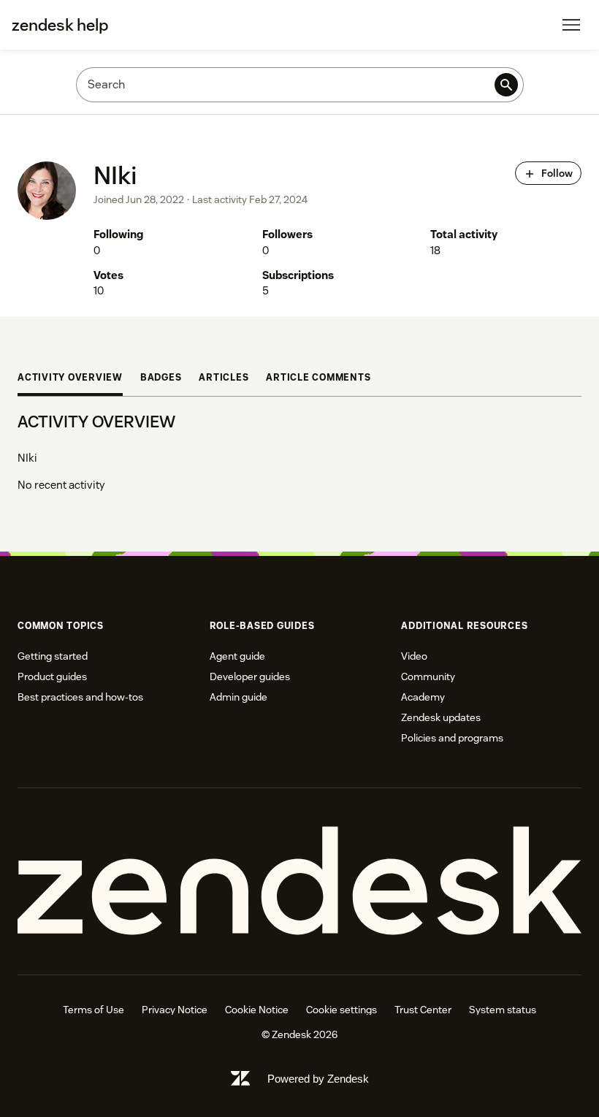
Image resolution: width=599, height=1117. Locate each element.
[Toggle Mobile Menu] (571, 25)
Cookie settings (341, 1009)
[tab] (70, 379)
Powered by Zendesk (318, 1078)
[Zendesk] (299, 881)
